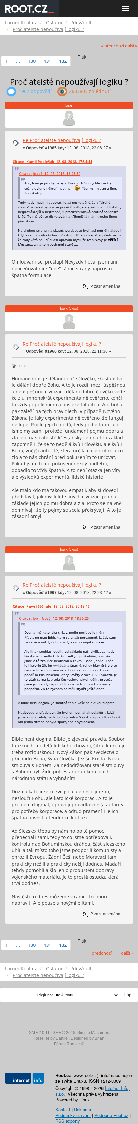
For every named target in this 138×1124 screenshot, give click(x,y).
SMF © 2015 (64, 1032)
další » (131, 46)
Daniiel (62, 1038)
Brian (100, 1038)
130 (32, 61)
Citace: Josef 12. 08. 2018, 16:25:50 (49, 173)
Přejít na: (45, 995)
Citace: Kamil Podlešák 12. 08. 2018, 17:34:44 (52, 161)
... (18, 61)
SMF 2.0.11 (39, 1032)
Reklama (82, 1109)
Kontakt (62, 1109)
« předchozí (112, 46)
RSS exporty (67, 1121)
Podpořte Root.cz (111, 1115)
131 (47, 61)
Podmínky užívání (73, 1115)
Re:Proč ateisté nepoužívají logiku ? (62, 140)
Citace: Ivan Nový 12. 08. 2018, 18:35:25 (54, 618)
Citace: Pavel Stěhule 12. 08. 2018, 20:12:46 (51, 606)
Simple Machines (93, 1032)
